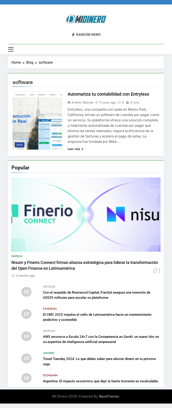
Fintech (16, 256)
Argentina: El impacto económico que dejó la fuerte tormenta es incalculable (100, 381)
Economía (50, 375)
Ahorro (48, 353)
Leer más (74, 149)
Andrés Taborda (82, 102)
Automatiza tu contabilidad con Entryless (108, 94)
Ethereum (50, 309)
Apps (19, 145)
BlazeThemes (109, 396)
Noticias (49, 287)
